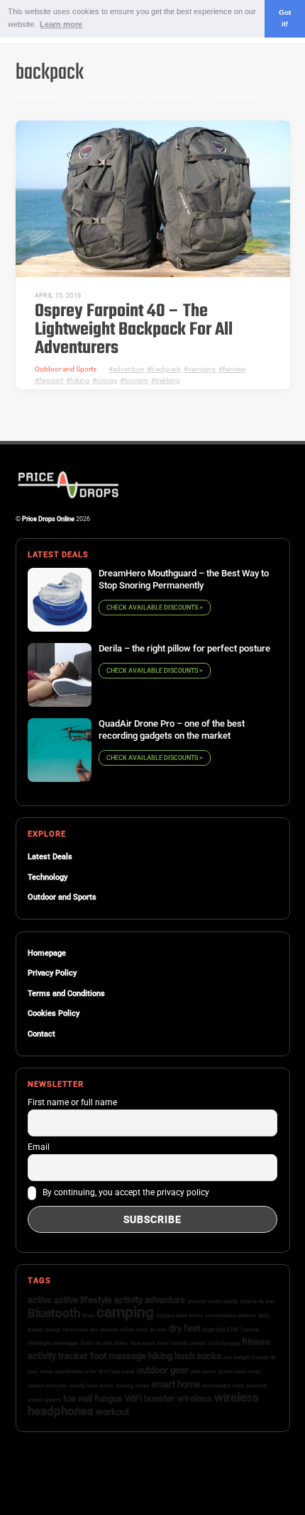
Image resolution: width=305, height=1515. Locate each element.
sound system (44, 1400)
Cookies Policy (53, 1013)
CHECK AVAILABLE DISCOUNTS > (154, 607)
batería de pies (257, 1301)
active (40, 1300)
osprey (106, 380)
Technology (47, 877)
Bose (88, 1315)
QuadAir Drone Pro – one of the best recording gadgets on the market (172, 729)
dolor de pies (151, 1329)
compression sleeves (230, 1315)
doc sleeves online (112, 1329)
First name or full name (72, 1102)
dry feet (184, 1328)
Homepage (47, 953)
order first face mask (109, 1371)
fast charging (224, 1343)
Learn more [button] (61, 24)
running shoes (132, 1385)
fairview (234, 369)
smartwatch (216, 1385)
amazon (196, 1301)
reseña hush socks (91, 1385)
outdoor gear (163, 1370)
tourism (136, 380)
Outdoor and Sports (65, 369)
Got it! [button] (285, 18)
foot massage (118, 1356)
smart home (175, 1384)
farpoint (51, 380)
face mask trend (149, 1343)
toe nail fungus (93, 1398)
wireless (194, 1398)
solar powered (250, 1385)
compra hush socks (179, 1315)
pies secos (203, 1371)
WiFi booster (150, 1398)
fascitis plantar (188, 1343)
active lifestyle (83, 1300)
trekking (167, 380)
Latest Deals (50, 856)
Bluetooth (54, 1313)
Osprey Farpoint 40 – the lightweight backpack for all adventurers (134, 330)
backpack (166, 369)
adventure (128, 369)
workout (112, 1412)
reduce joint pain (47, 1385)
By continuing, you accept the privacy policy (124, 1193)
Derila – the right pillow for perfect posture (184, 648)
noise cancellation (61, 1371)
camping (202, 369)
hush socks (197, 1356)
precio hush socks (240, 1371)
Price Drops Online (48, 518)
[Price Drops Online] (69, 496)
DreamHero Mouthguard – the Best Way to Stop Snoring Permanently (184, 579)
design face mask (66, 1329)
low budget (236, 1357)
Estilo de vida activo (104, 1343)
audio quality (223, 1301)
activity (128, 1300)
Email (39, 1147)
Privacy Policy (52, 973)
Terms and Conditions (66, 993)
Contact (41, 1034)
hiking (79, 380)
